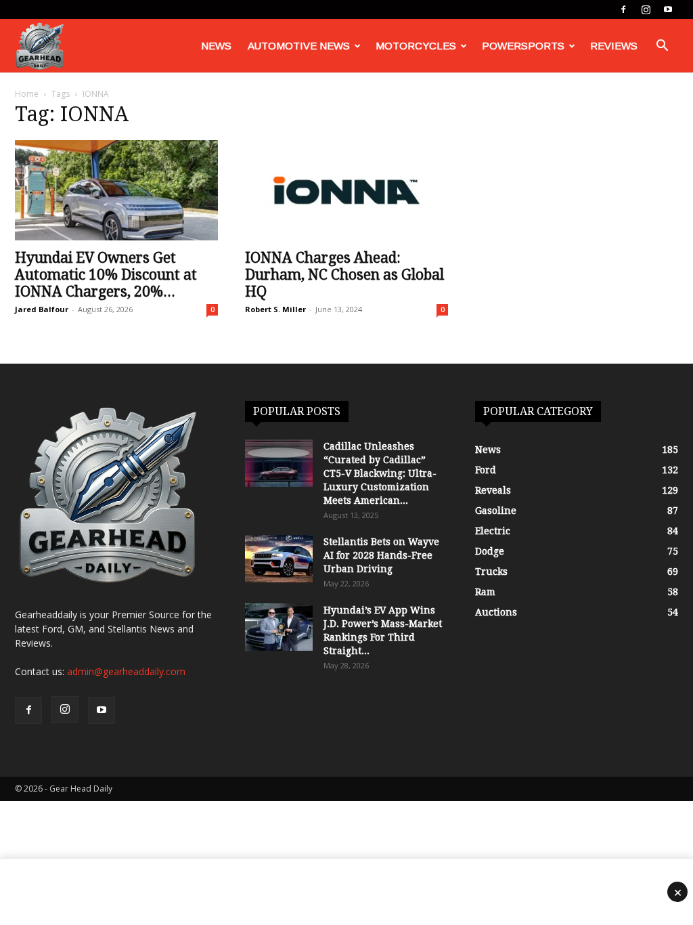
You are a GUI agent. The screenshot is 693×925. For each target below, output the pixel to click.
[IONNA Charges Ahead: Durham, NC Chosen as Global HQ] (346, 190)
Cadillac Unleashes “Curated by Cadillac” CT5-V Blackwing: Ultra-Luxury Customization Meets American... (380, 473)
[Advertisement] (346, 891)
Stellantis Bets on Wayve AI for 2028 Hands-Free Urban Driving (381, 555)
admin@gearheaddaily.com (126, 671)
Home (27, 94)
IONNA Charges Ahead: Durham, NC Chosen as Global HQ (344, 274)
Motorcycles (416, 45)
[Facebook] (623, 9)
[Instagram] (645, 9)
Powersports (523, 45)
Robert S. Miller (275, 309)
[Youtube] (668, 9)
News (216, 45)
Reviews (614, 45)
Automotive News (299, 45)
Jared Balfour (41, 309)
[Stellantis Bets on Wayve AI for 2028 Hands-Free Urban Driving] (279, 558)
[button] (662, 47)
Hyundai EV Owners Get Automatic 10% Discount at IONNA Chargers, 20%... (106, 274)
